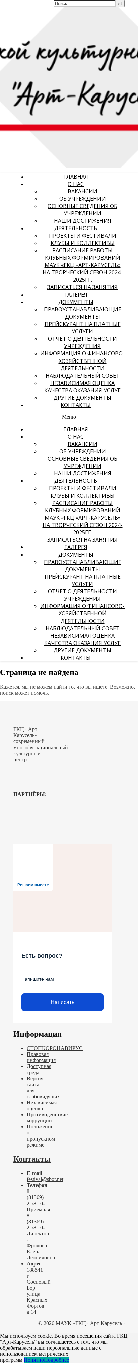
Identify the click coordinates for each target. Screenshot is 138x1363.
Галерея (75, 294)
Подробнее (56, 1360)
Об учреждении (82, 198)
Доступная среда (39, 1069)
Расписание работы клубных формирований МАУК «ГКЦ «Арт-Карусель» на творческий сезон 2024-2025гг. (83, 265)
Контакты (76, 405)
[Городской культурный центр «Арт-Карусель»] (43, 46)
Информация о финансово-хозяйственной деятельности (82, 361)
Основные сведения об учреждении (82, 209)
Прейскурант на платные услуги (83, 327)
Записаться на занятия (82, 287)
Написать (62, 1002)
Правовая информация (41, 1057)
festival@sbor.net (45, 1179)
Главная (75, 176)
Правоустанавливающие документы (82, 313)
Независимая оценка (42, 1105)
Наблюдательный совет (83, 375)
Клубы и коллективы (83, 243)
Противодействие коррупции (47, 1117)
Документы (75, 302)
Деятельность (75, 228)
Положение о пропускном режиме (41, 1136)
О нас (76, 184)
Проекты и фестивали (82, 235)
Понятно (34, 1360)
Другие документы (82, 397)
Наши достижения (82, 220)
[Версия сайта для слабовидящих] (116, 9)
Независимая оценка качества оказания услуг (82, 386)
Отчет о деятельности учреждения (82, 342)
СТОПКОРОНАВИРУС (55, 1048)
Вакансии (82, 191)
